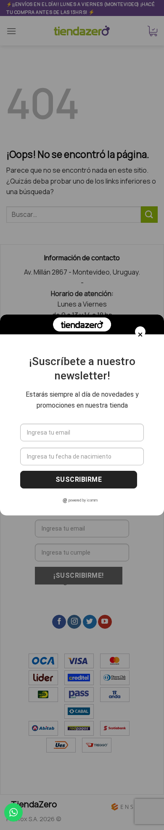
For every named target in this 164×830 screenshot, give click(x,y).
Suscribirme (79, 479)
